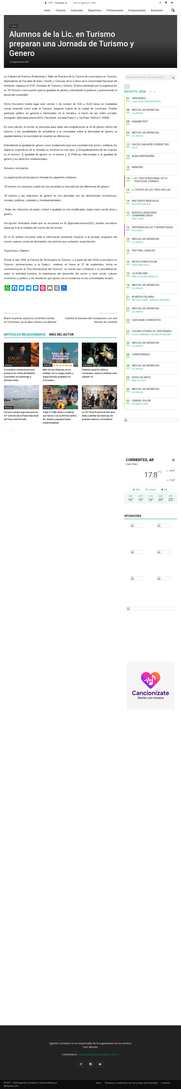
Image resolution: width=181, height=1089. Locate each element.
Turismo (61, 10)
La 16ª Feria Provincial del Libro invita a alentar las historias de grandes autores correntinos (98, 416)
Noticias (8, 365)
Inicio (47, 10)
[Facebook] (160, 2)
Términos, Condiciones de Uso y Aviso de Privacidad (131, 1082)
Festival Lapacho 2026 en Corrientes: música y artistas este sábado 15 (99, 373)
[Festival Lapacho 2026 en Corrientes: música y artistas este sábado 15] (99, 355)
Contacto (165, 1082)
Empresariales (137, 10)
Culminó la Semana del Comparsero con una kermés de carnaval (91, 320)
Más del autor (61, 334)
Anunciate (157, 10)
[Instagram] (166, 2)
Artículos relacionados (24, 334)
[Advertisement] (60, 299)
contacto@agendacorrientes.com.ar (98, 1054)
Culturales (77, 10)
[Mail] (171, 2)
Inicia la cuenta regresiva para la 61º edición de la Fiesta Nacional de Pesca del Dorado (21, 416)
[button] (173, 10)
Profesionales (114, 10)
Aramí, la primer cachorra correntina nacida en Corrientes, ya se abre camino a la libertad (30, 320)
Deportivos (94, 10)
